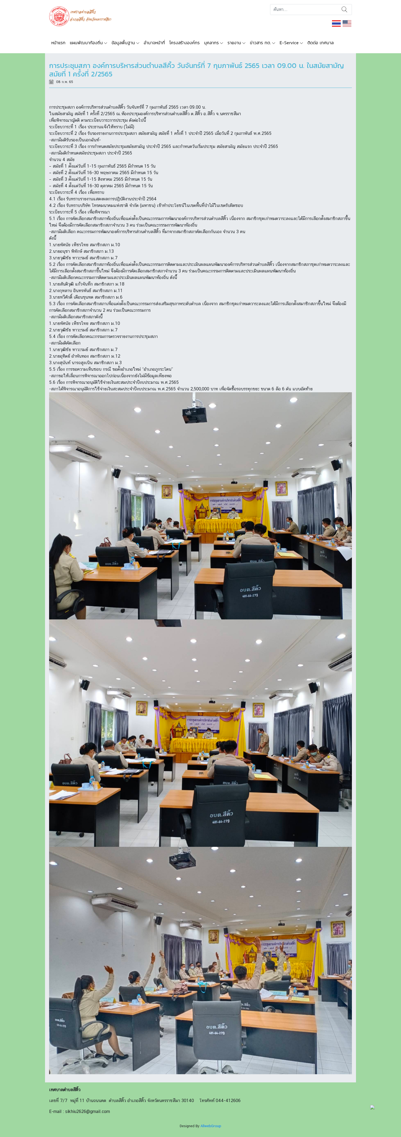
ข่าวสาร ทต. (260, 42)
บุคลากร (211, 42)
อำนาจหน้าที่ (154, 42)
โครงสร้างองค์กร (184, 42)
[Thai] (336, 23)
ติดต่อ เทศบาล (320, 42)
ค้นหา (344, 9)
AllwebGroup (210, 1126)
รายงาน (234, 42)
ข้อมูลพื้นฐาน (123, 42)
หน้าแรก (58, 42)
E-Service (289, 42)
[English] (347, 23)
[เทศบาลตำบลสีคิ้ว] (82, 15)
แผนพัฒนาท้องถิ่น (86, 42)
